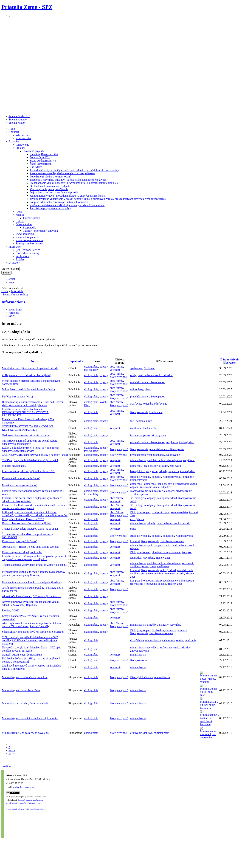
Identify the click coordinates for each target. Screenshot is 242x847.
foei (132, 420)
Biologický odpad (140, 476)
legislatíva (135, 557)
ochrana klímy (144, 420)
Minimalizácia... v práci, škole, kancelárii (25, 703)
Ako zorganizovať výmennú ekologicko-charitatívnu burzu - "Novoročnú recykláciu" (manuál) (31, 625)
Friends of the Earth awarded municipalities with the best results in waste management (33, 507)
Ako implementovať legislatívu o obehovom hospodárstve (62, 173)
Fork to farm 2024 (40, 157)
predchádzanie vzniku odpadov (155, 375)
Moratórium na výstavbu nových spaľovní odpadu (30, 368)
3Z (131, 497)
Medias (20, 214)
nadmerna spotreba (172, 640)
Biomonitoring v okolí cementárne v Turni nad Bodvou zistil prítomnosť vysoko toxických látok (33, 403)
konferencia (155, 412)
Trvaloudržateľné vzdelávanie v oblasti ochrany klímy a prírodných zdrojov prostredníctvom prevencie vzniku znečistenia (98, 198)
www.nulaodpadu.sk (27, 237)
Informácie (15, 246)
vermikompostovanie (172, 541)
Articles (20, 259)
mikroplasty (136, 389)
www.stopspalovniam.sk (29, 240)
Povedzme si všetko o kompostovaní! (50, 176)
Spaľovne (149, 368)
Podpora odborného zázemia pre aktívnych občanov (59, 202)
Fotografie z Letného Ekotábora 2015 (23, 519)
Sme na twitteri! (17, 122)
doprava (147, 732)
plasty (148, 389)
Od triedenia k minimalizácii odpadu (50, 186)
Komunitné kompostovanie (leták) (21, 478)
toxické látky (91, 369)
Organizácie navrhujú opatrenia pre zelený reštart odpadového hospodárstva (29, 442)
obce (154, 471)
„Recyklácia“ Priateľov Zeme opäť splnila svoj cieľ (31, 546)
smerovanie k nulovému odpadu (166, 573)
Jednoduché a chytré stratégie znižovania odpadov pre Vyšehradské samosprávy (74, 170)
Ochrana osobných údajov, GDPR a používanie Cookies (25, 809)
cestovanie (136, 732)
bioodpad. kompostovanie (166, 552)
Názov (35, 361)
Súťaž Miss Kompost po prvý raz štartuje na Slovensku (33, 631)
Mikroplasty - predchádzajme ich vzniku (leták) (28, 389)
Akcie (19, 211)
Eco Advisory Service (28, 249)
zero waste (175, 465)
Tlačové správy (31, 217)
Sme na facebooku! (19, 116)
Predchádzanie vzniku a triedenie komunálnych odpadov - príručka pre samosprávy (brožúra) (34, 573)
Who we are (22, 135)
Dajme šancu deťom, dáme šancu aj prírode (54, 192)
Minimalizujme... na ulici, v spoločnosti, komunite (30, 718)
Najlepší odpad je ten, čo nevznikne (22, 654)
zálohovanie (173, 454)
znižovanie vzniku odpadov (155, 487)
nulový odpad (168, 570)
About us (14, 131)
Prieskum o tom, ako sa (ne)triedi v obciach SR (28, 471)
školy (12, 315)
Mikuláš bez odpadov (14, 465)
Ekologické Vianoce (141, 677)
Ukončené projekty (33, 151)
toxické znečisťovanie (155, 403)
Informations (13, 302)
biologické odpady (140, 471)
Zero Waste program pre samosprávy (50, 208)
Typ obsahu (76, 361)
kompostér (168, 535)
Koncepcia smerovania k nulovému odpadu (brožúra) (31, 582)
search (12, 278)
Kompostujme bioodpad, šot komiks (22, 552)
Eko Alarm (36, 166)
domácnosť (136, 483)
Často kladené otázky (28, 253)
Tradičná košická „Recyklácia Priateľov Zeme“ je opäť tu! (34, 564)
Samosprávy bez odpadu (29, 243)
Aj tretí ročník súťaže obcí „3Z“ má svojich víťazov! (31, 596)
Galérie (20, 221)
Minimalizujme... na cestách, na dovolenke (26, 732)
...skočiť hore (6, 766)
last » (11, 753)
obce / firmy (15, 309)
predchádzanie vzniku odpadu (173, 523)
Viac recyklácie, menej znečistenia (49, 189)
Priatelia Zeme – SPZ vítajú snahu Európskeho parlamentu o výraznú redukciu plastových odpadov (34, 558)
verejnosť (14, 312)
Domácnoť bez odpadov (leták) (19, 485)
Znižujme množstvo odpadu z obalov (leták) (26, 375)
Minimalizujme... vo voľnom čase (21, 690)
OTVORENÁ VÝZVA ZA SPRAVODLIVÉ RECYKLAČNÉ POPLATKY (28, 428)
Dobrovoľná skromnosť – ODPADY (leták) (26, 523)
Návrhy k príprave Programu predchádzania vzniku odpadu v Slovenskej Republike (30, 603)
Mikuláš (163, 465)
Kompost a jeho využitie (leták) (19, 541)
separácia (173, 471)
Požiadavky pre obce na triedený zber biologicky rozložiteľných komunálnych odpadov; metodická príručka (34, 514)
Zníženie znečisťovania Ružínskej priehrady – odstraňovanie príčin (67, 205)
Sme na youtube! (18, 119)
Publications (22, 256)
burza (133, 528)
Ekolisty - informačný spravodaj (40, 230)
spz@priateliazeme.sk (23, 787)
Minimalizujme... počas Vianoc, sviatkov (24, 677)
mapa (12, 282)
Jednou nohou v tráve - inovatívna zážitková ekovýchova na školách (68, 195)
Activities (14, 141)
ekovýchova (137, 519)
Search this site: (10, 268)
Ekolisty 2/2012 (11, 610)
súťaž (133, 501)
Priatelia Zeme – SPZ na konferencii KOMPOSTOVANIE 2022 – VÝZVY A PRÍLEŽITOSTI (25, 412)
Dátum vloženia (229, 359)
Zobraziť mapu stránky (15, 294)
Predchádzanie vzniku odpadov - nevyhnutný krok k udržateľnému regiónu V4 (74, 182)
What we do (22, 144)
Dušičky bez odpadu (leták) (17, 396)
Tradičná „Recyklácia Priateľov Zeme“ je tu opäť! (30, 460)
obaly (133, 375)
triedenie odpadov (140, 435)
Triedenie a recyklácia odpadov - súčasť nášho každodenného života (68, 179)
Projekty (20, 147)
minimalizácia (138, 460)
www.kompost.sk (25, 233)
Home (12, 128)
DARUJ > (14, 262)
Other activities (24, 224)
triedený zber (150, 428)
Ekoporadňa (29, 227)
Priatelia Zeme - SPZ (26, 7)
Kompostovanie (139, 412)
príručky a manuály (157, 624)
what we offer (23, 138)
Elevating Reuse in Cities (44, 154)
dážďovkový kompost (164, 630)
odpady (104, 366)
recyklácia (136, 428)
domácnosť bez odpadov (144, 465)
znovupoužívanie (159, 566)
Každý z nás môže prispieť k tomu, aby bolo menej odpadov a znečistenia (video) (30, 449)
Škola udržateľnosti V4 (43, 160)
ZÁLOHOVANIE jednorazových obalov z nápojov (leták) (35, 454)
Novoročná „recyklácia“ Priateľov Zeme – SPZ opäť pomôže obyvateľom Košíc (31, 649)
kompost (156, 476)
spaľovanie (136, 368)
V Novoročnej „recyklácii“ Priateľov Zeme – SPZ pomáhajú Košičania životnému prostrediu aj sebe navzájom (30, 640)
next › (12, 750)
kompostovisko (179, 512)
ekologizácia (91, 366)
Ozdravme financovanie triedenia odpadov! (26, 435)
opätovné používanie (158, 545)
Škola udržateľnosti (41, 163)
